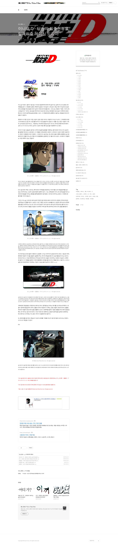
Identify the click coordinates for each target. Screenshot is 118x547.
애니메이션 (79, 100)
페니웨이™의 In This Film (28, 507)
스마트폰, (86, 196)
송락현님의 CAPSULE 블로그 (94, 514)
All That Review (81, 70)
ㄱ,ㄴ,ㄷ (80, 104)
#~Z (80, 75)
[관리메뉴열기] (115, 3)
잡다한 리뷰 (79, 175)
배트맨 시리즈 (81, 145)
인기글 (81, 204)
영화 (78, 73)
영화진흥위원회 (93, 535)
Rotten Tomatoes (94, 484)
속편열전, (78, 191)
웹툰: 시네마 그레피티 (81, 165)
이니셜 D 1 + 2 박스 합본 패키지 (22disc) (45, 399)
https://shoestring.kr (25, 432)
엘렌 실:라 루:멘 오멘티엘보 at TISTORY (95, 509)
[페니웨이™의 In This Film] (42, 3)
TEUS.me (92, 474)
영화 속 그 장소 (80, 162)
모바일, (94, 196)
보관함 (78, 181)
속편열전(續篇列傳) (81, 135)
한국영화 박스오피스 (94, 538)
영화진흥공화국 (93, 492)
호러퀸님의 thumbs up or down (94, 529)
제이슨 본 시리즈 (82, 156)
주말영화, (87, 198)
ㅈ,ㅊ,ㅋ (80, 108)
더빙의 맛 (79, 137)
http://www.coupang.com (26, 421)
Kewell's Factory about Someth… (94, 519)
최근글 (77, 204)
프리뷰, (82, 196)
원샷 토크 (79, 167)
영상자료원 (92, 505)
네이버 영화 (92, 476)
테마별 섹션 (80, 143)
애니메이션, (82, 198)
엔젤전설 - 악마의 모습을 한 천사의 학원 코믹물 (27, 460)
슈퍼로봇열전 (80, 140)
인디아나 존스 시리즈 (83, 153)
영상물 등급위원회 (93, 533)
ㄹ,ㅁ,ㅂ (80, 122)
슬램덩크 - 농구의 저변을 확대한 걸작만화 (26, 464)
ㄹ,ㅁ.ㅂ (80, 105)
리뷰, (91, 194)
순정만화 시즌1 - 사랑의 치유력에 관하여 (26, 462)
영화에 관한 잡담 (81, 170)
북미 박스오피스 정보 (94, 487)
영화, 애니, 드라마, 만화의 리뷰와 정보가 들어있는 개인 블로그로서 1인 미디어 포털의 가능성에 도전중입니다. (41, 509)
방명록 (25, 10)
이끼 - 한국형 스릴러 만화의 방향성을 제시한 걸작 (28, 459)
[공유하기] (23, 448)
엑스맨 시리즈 (81, 151)
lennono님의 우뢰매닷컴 (94, 498)
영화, (86, 191)
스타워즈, (85, 194)
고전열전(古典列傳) (81, 132)
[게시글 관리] (25, 448)
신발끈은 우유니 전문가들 (27, 435)
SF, (88, 194)
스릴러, (93, 194)
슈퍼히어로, (78, 196)
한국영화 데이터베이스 (94, 502)
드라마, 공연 (79, 114)
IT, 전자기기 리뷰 (81, 173)
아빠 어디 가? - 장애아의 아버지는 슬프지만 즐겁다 (28, 457)
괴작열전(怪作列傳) (81, 129)
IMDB (91, 482)
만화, (97, 196)
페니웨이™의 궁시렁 (81, 178)
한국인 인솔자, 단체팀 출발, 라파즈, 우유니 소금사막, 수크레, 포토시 (37, 437)
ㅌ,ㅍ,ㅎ (80, 110)
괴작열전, (92, 198)
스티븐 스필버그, (79, 194)
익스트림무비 (92, 494)
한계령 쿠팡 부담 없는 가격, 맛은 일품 (31, 423)
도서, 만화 (21, 454)
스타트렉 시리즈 (82, 148)
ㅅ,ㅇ (25, 454)
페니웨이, (89, 191)
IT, (92, 191)
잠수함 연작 (81, 155)
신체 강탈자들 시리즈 (83, 150)
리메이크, (82, 191)
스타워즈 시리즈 (82, 147)
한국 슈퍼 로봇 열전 (82, 159)
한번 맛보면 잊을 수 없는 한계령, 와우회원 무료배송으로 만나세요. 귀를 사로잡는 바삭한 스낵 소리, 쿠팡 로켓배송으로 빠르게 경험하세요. (43, 426)
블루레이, (78, 198)
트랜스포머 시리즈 (82, 158)
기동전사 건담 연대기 (83, 112)
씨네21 (91, 489)
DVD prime (92, 479)
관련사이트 (92, 540)
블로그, (90, 196)
